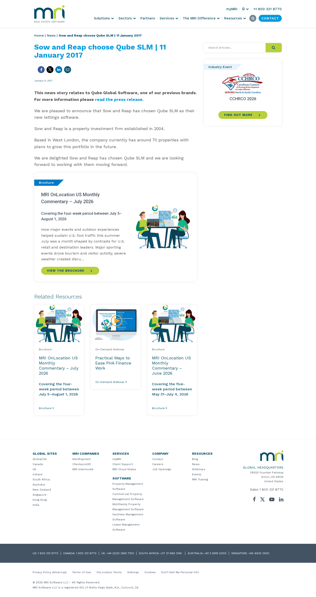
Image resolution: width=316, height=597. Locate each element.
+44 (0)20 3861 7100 (120, 553)
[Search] (274, 47)
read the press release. (119, 99)
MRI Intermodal (82, 469)
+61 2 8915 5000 (215, 553)
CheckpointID (81, 464)
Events (196, 474)
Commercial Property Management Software (128, 496)
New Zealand (42, 489)
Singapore (39, 494)
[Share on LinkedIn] (58, 69)
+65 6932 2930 (258, 553)
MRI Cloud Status (124, 469)
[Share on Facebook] (41, 69)
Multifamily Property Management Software (128, 507)
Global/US (40, 459)
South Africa (41, 479)
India (36, 505)
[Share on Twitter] (49, 69)
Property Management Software (127, 486)
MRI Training (200, 479)
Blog (195, 459)
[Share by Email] (67, 69)
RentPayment (81, 459)
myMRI (116, 459)
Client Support (122, 464)
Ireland (37, 474)
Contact (157, 459)
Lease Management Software (125, 527)
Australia (39, 484)
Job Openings (161, 469)
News (51, 35)
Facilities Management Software (127, 517)
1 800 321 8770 (271, 489)
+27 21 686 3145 (171, 553)
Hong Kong (40, 499)
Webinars (198, 469)
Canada (38, 464)
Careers (157, 464)
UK (34, 469)
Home (39, 35)
